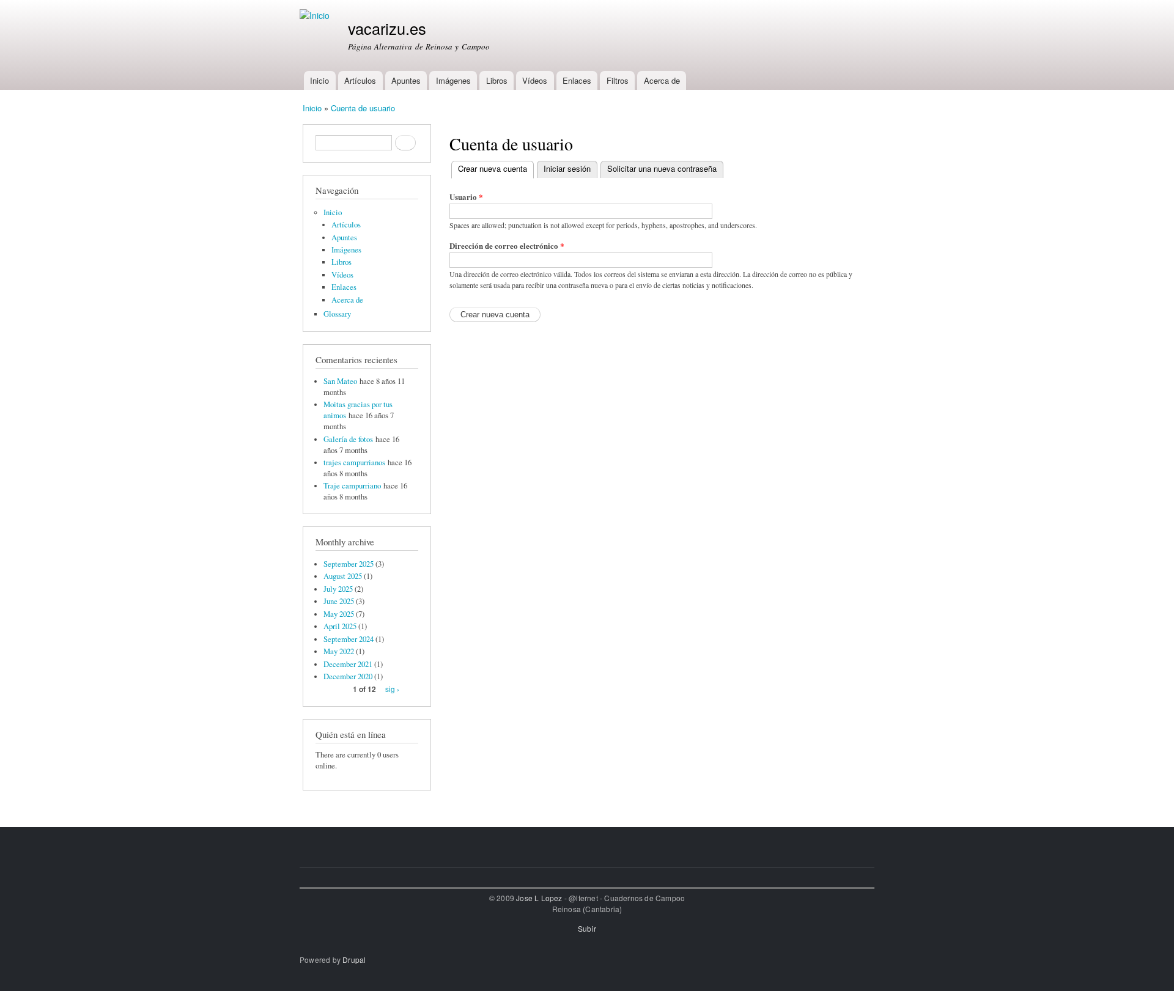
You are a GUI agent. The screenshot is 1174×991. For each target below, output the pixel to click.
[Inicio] (316, 15)
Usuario (466, 196)
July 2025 (338, 589)
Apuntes (406, 80)
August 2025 (342, 576)
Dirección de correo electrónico (506, 245)
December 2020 (347, 676)
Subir (587, 928)
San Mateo (340, 381)
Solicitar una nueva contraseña (662, 168)
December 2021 (347, 664)
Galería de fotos (348, 439)
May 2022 (338, 651)
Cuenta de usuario (363, 108)
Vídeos (534, 80)
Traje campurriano (352, 486)
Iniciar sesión (567, 168)
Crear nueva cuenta (496, 168)
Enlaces (577, 80)
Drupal (354, 959)
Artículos (360, 80)
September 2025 (348, 564)
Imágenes (453, 80)
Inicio (319, 80)
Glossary (337, 314)
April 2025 (339, 626)
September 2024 (348, 639)
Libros (497, 80)
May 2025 (338, 614)
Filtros (618, 80)
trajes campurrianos (354, 462)
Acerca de (662, 80)
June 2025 (338, 601)
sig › (392, 688)
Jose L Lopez (539, 898)
